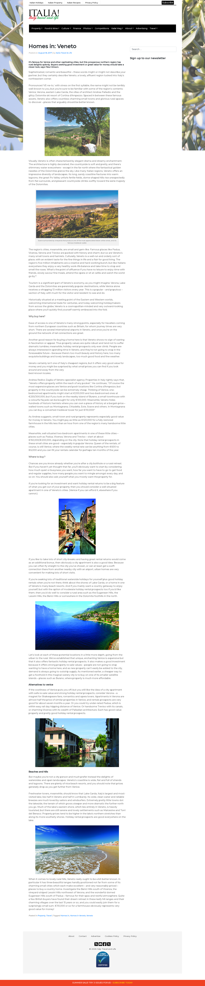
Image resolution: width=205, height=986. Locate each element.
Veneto (89, 916)
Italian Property (55, 3)
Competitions (102, 28)
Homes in (65, 916)
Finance (77, 28)
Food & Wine (51, 28)
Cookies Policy (112, 936)
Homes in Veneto (77, 916)
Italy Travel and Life (106, 949)
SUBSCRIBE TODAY (123, 982)
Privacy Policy (91, 3)
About (128, 28)
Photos (87, 28)
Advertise (95, 936)
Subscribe (167, 2)
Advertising (141, 28)
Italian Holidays (36, 3)
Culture (65, 28)
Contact (83, 936)
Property (36, 28)
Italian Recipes (74, 3)
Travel (153, 28)
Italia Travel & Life (64, 53)
